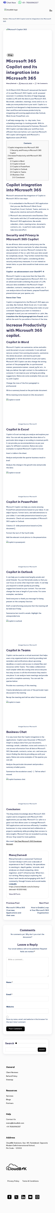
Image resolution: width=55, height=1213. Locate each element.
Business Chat (17, 175)
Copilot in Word (17, 161)
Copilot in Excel (17, 164)
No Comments (42, 83)
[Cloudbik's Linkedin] (23, 1198)
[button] (14, 894)
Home (5, 19)
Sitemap (9, 1079)
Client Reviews (12, 1072)
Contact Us (11, 1119)
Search (9, 1043)
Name (9, 982)
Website (10, 1007)
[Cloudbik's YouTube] (30, 1198)
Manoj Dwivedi (18, 855)
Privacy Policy (13, 1181)
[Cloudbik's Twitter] (16, 1198)
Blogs (8, 1099)
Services (9, 1096)
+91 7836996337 (13, 1126)
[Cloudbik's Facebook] (9, 1198)
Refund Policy (11, 1076)
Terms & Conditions (30, 1181)
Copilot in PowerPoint (20, 167)
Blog (10, 55)
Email (9, 994)
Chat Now (11, 2)
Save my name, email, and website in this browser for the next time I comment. (27, 1020)
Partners (9, 1103)
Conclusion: (18, 177)
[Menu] (50, 10)
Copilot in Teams (18, 172)
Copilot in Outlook (18, 169)
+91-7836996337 (29, 2)
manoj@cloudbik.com (15, 1123)
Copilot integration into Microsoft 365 (23, 147)
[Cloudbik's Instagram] (37, 1198)
